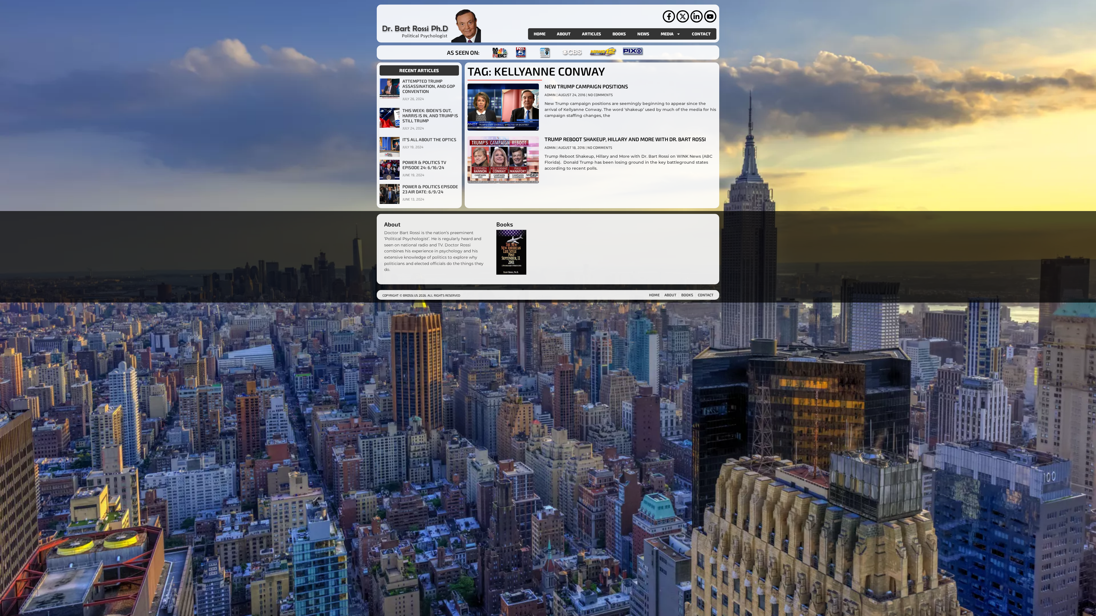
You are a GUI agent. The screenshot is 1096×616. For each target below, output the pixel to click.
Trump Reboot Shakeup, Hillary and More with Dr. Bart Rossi (625, 139)
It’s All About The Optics (429, 139)
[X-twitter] (682, 16)
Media (667, 33)
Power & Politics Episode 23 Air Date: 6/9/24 (430, 189)
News (643, 33)
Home (539, 33)
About (564, 33)
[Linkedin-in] (696, 16)
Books (619, 33)
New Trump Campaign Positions (586, 86)
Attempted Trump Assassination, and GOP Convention (428, 86)
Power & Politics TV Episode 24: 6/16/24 (424, 165)
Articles (591, 33)
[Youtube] (710, 16)
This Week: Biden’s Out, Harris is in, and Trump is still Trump (430, 115)
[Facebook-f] (669, 16)
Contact (701, 33)
